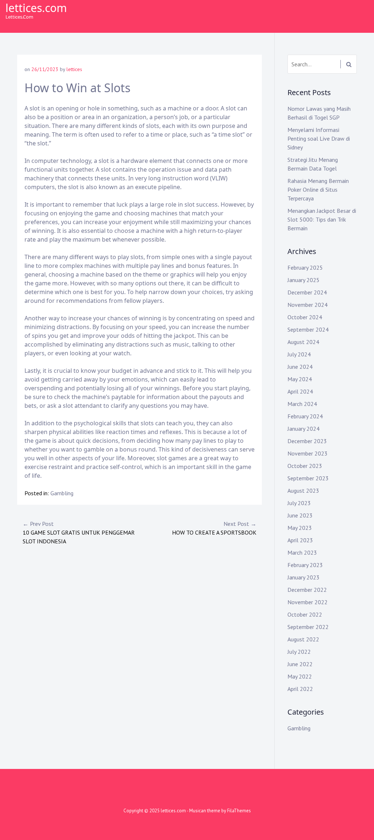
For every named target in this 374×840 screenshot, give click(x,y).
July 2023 (299, 503)
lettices (74, 69)
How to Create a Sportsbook (214, 528)
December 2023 (307, 441)
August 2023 (303, 490)
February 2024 (305, 416)
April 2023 (300, 540)
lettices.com (36, 7)
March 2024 (302, 403)
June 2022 (300, 664)
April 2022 (300, 688)
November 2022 (307, 602)
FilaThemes (239, 811)
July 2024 (299, 354)
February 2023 (305, 565)
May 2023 (299, 527)
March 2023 (302, 552)
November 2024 (307, 304)
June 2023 (300, 515)
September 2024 (308, 329)
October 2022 (304, 614)
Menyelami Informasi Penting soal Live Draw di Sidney (318, 138)
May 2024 (299, 379)
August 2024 (303, 341)
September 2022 (308, 626)
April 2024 (300, 391)
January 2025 (303, 280)
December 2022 (307, 589)
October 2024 (304, 317)
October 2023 (304, 465)
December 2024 (307, 292)
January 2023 (303, 577)
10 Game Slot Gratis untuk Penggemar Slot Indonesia (79, 532)
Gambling (61, 493)
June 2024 (300, 366)
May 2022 (299, 676)
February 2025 (305, 267)
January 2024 (303, 428)
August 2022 (303, 639)
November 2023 (307, 453)
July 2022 (299, 651)
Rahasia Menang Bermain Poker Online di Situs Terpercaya (318, 189)
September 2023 (308, 478)
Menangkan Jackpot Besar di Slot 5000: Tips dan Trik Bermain (321, 219)
